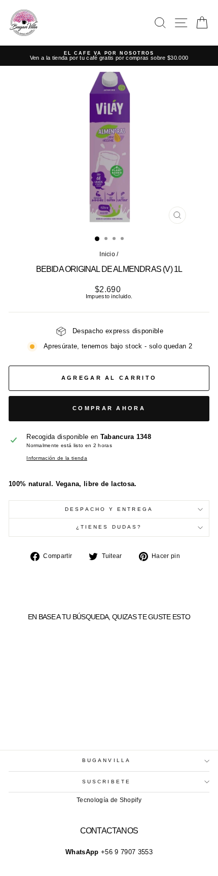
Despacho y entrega (109, 509)
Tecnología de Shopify (109, 800)
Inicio (107, 254)
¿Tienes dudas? (109, 527)
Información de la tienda (56, 458)
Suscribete (106, 781)
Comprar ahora (109, 408)
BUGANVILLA (106, 760)
